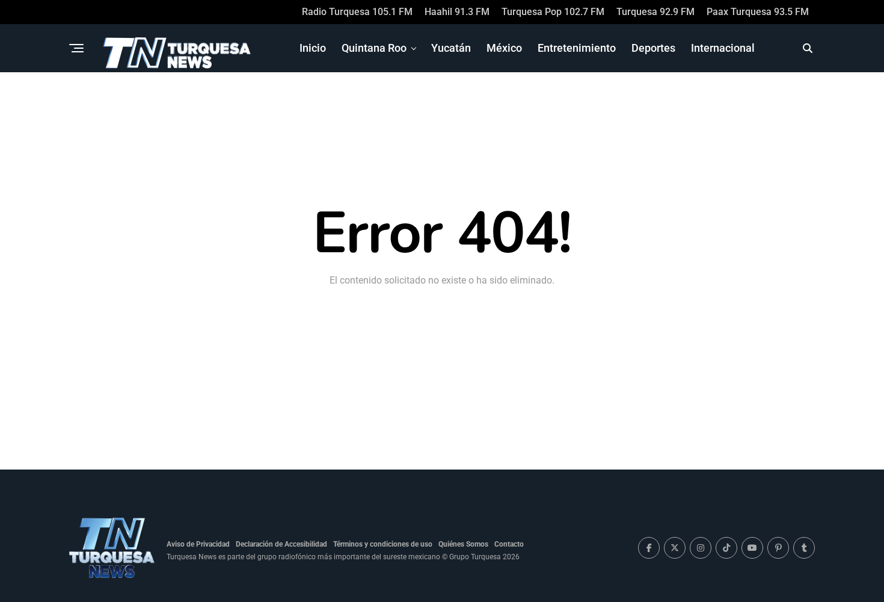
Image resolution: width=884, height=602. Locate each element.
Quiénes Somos (463, 544)
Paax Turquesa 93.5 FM (758, 11)
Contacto (509, 544)
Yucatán (451, 48)
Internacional (723, 48)
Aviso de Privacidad (198, 544)
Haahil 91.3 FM (457, 11)
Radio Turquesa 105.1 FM (357, 11)
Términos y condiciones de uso (382, 544)
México (504, 48)
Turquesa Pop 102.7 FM (553, 11)
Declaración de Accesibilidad (281, 544)
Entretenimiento (577, 48)
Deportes (653, 48)
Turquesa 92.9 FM (655, 11)
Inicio (312, 48)
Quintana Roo (374, 48)
